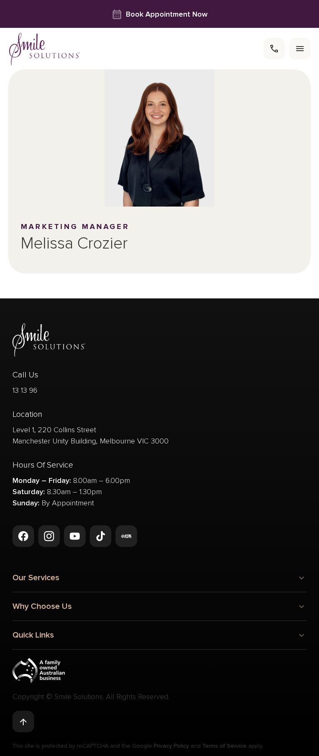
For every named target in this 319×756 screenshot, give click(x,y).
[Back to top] (23, 721)
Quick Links (33, 635)
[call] (274, 48)
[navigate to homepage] (44, 48)
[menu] (300, 48)
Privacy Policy (171, 745)
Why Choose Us (42, 606)
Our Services (35, 578)
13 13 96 (24, 390)
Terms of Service (224, 745)
